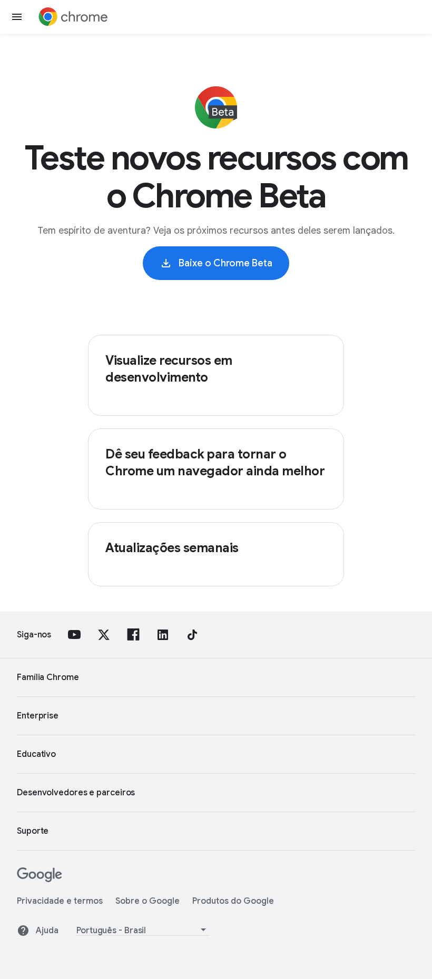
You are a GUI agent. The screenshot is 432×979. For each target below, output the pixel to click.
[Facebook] (133, 634)
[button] (16, 16)
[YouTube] (74, 634)
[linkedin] (162, 634)
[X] (103, 634)
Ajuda (47, 930)
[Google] (39, 879)
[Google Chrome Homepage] (73, 16)
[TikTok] (192, 634)
